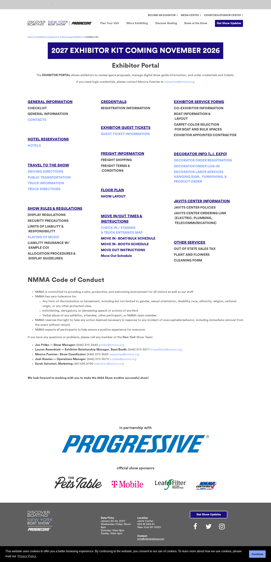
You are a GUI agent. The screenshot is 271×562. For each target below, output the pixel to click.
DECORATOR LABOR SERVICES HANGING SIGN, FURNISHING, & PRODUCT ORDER (200, 176)
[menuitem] (109, 23)
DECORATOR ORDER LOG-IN (197, 166)
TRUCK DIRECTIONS (44, 189)
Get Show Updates (229, 23)
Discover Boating (166, 23)
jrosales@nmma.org (123, 359)
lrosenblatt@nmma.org (166, 349)
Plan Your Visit (109, 23)
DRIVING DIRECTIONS (45, 171)
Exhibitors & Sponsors (47, 37)
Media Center (190, 15)
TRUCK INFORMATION (46, 183)
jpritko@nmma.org (111, 344)
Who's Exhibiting (137, 23)
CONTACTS (37, 119)
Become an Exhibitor (162, 15)
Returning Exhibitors (72, 37)
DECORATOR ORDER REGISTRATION (203, 160)
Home (31, 37)
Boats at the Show (195, 23)
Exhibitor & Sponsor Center (222, 15)
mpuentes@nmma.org (179, 81)
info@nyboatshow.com (150, 539)
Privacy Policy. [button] (27, 556)
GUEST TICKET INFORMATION (125, 134)
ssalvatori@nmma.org (109, 363)
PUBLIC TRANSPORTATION (49, 177)
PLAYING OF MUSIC (43, 237)
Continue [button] (257, 554)
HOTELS (34, 145)
